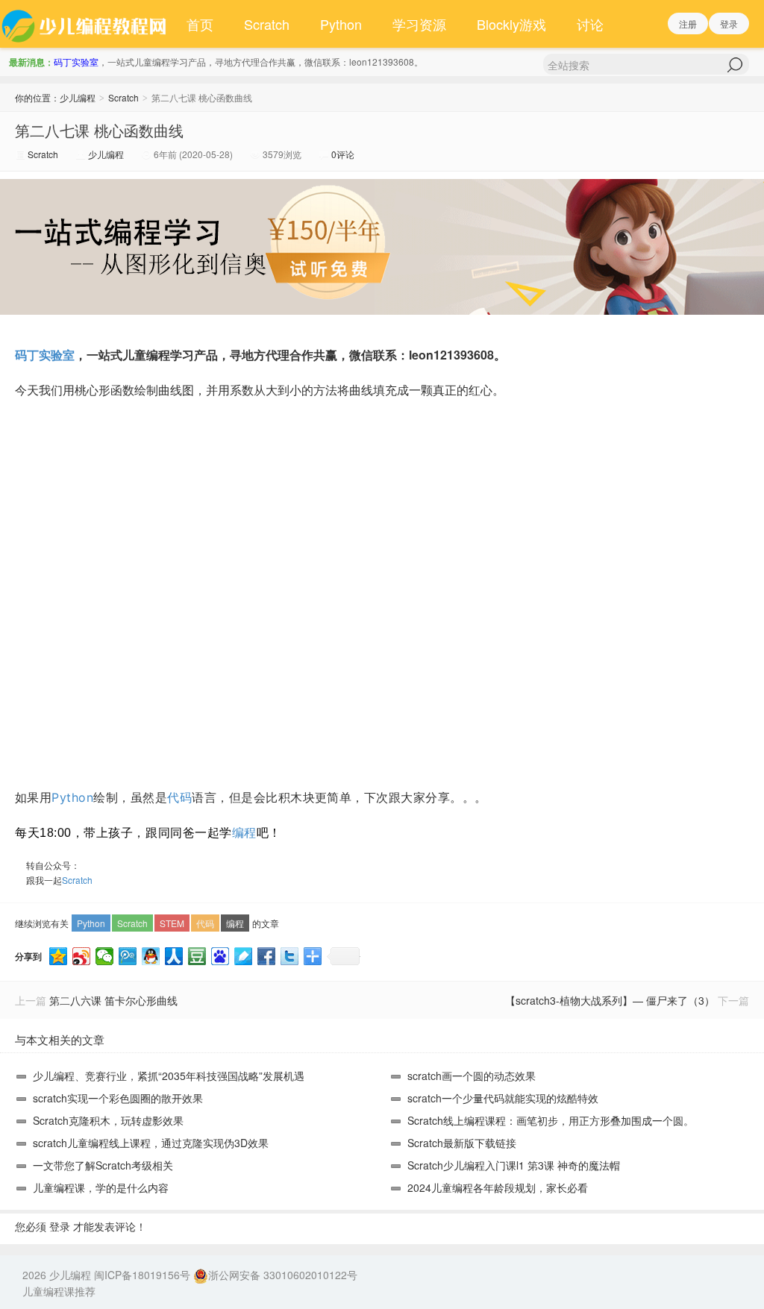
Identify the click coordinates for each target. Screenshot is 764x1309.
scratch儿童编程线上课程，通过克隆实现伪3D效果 (151, 1142)
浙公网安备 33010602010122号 (282, 1274)
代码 (179, 797)
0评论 (342, 154)
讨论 (590, 24)
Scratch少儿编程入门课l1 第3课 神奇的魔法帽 (513, 1165)
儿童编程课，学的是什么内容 (101, 1187)
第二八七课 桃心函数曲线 (99, 130)
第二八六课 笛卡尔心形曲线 (113, 1000)
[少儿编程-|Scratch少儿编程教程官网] (86, 24)
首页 (200, 24)
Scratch (266, 24)
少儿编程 (78, 97)
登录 (729, 23)
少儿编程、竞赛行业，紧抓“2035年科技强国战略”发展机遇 (168, 1075)
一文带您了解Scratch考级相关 (103, 1165)
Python (341, 24)
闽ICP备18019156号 (142, 1274)
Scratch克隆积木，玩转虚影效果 (108, 1120)
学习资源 (419, 24)
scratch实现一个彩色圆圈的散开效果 (118, 1097)
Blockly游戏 (511, 24)
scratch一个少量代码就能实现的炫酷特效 (502, 1097)
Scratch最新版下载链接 (461, 1142)
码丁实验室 (76, 61)
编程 (244, 832)
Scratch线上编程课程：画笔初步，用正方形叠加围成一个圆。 (550, 1120)
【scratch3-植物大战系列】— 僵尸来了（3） (610, 1000)
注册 (688, 23)
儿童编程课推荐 (59, 1291)
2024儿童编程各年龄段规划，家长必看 (497, 1187)
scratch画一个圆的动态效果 (471, 1075)
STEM (172, 923)
